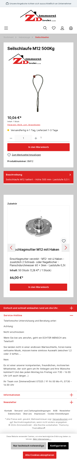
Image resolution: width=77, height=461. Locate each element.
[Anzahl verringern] (11, 138)
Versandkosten (60, 419)
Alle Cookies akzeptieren (39, 455)
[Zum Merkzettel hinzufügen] (63, 240)
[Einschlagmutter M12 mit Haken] (38, 227)
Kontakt (8, 410)
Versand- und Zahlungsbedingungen (32, 410)
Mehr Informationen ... (42, 439)
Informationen (12, 395)
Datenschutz (14, 413)
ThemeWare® (38, 428)
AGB (55, 410)
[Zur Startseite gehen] (38, 16)
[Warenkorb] (71, 28)
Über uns (27, 413)
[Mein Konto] (62, 28)
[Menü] (6, 28)
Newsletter (65, 410)
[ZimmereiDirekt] (38, 59)
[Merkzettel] (53, 28)
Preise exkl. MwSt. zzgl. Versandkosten (23, 125)
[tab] (38, 177)
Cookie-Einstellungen (58, 413)
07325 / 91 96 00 (45, 381)
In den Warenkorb (38, 147)
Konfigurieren (58, 445)
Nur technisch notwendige (28, 445)
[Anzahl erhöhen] (36, 138)
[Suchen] (45, 28)
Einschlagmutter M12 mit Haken (34, 249)
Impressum (39, 413)
